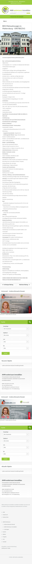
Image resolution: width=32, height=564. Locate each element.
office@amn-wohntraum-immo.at (18, 2)
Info (4, 539)
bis (4, 345)
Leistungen (6, 529)
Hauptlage (5, 326)
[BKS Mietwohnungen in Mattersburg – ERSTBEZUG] (16, 43)
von (4, 339)
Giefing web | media (6, 548)
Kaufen (4, 531)
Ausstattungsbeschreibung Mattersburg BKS (13, 57)
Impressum (5, 514)
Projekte (4, 536)
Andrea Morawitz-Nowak (9, 524)
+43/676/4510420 (16, 17)
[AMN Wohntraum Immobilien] (16, 10)
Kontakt (4, 541)
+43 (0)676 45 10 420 (9, 489)
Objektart (5, 332)
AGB (4, 512)
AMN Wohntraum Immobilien (10, 526)
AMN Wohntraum (6, 522)
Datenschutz (5, 517)
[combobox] (16, 328)
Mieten (4, 534)
